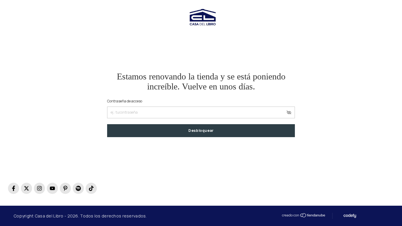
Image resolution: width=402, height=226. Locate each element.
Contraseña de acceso (124, 101)
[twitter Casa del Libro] (26, 188)
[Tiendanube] (303, 215)
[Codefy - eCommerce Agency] (349, 215)
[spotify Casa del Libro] (78, 188)
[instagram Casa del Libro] (39, 188)
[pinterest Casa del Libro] (65, 188)
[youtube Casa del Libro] (52, 188)
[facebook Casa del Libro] (13, 188)
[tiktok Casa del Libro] (91, 188)
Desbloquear (201, 130)
